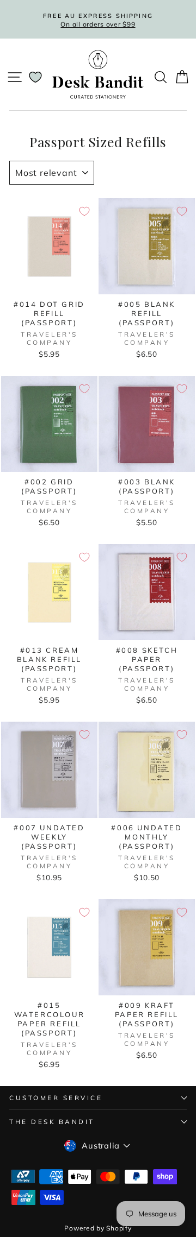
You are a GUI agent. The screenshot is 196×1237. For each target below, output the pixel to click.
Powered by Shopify (97, 1228)
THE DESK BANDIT (52, 1122)
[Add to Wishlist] (84, 211)
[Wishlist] (35, 77)
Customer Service (56, 1098)
